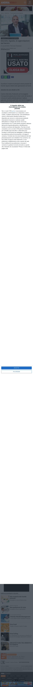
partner (14, 111)
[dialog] (16, 343)
